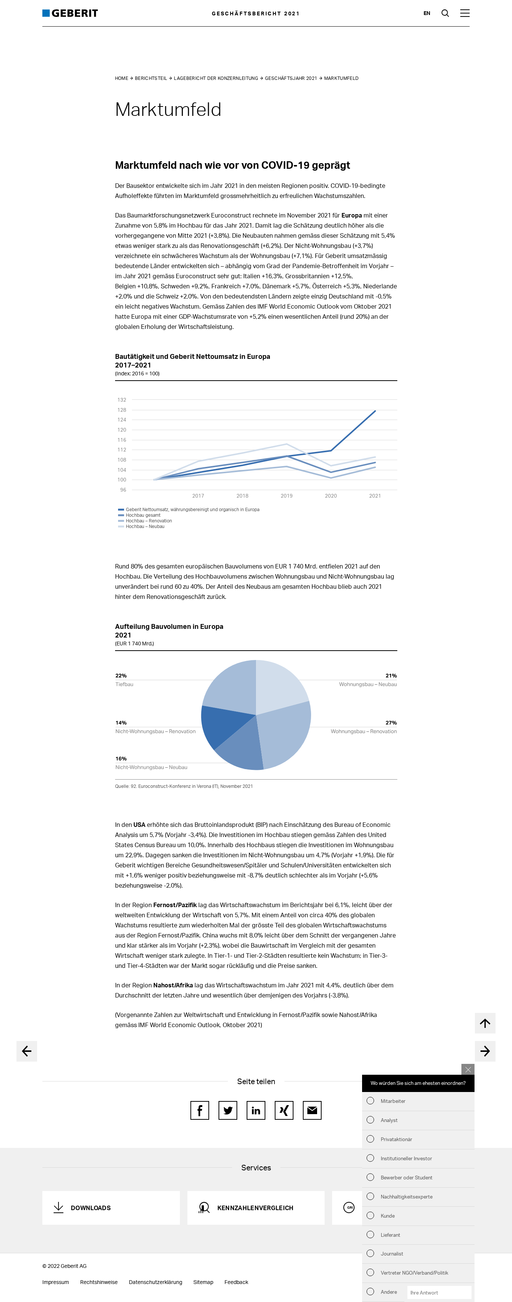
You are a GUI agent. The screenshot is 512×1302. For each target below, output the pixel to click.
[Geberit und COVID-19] (485, 1051)
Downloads (91, 1208)
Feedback (236, 1282)
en (427, 13)
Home (121, 78)
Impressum (55, 1282)
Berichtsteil (151, 78)
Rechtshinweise (99, 1282)
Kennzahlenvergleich (255, 1208)
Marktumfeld (341, 78)
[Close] (468, 1069)
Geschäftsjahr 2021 (291, 78)
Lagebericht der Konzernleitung (216, 78)
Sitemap (203, 1282)
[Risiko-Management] (26, 1051)
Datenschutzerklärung (155, 1282)
